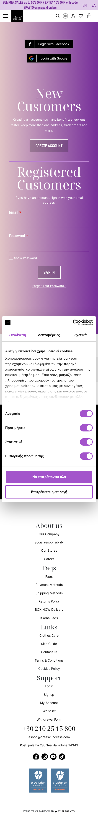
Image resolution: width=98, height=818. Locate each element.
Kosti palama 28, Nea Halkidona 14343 (49, 745)
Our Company (49, 534)
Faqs (49, 576)
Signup (49, 694)
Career (49, 559)
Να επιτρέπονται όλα (49, 477)
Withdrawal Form (49, 719)
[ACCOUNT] (73, 16)
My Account (49, 703)
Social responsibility (49, 542)
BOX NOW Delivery (49, 609)
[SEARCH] (58, 16)
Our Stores (49, 550)
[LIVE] (65, 16)
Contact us (49, 652)
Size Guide (49, 644)
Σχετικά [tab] (80, 335)
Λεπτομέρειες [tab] (49, 335)
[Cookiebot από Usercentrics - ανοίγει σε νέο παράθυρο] (73, 322)
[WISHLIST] (81, 16)
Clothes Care (49, 635)
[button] (84, 5)
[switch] (86, 430)
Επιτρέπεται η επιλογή (49, 492)
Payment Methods (49, 585)
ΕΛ (94, 5)
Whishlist (49, 711)
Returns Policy (49, 601)
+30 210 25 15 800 (49, 728)
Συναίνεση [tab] (17, 335)
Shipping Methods (49, 593)
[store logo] (19, 16)
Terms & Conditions (49, 660)
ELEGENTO (68, 811)
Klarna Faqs (49, 618)
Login (49, 686)
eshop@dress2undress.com (49, 737)
